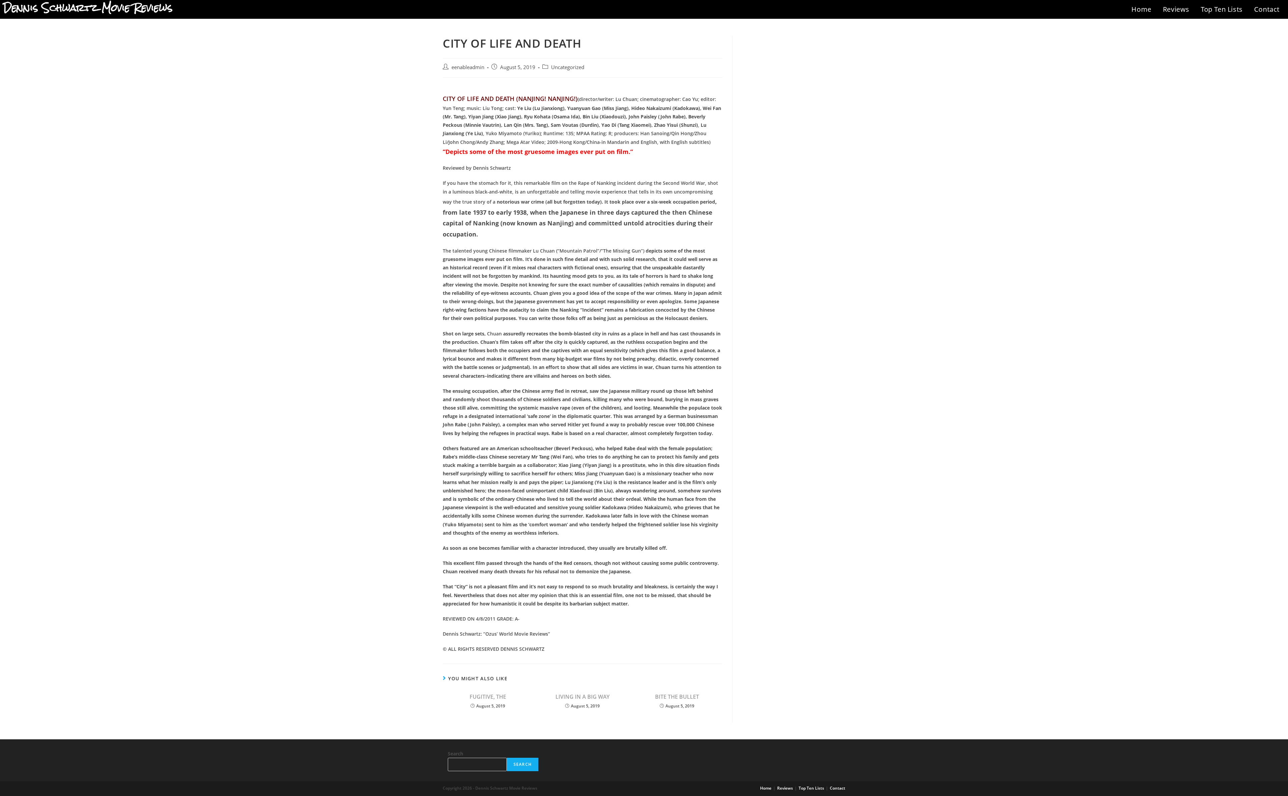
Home (1141, 9)
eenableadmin (467, 67)
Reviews (1176, 9)
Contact (1267, 9)
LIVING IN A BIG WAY (582, 696)
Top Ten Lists (1222, 9)
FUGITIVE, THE (488, 696)
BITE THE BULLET (677, 696)
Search (455, 753)
